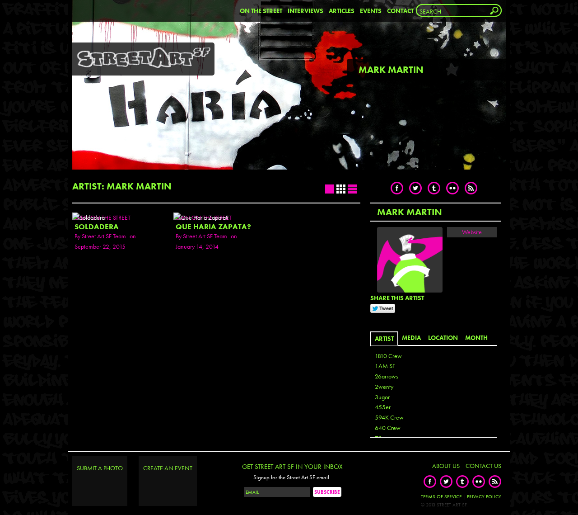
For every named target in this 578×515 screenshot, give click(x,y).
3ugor (382, 397)
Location (443, 338)
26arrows (386, 376)
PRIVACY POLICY (484, 496)
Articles (341, 11)
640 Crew (388, 428)
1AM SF (385, 366)
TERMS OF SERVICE (441, 496)
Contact (400, 11)
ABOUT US (446, 466)
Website (472, 232)
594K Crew (389, 417)
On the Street (261, 11)
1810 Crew (388, 356)
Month (476, 338)
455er (383, 407)
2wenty (384, 387)
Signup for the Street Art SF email (291, 477)
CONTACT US (483, 466)
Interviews (305, 11)
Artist (384, 339)
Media (411, 338)
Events (371, 11)
